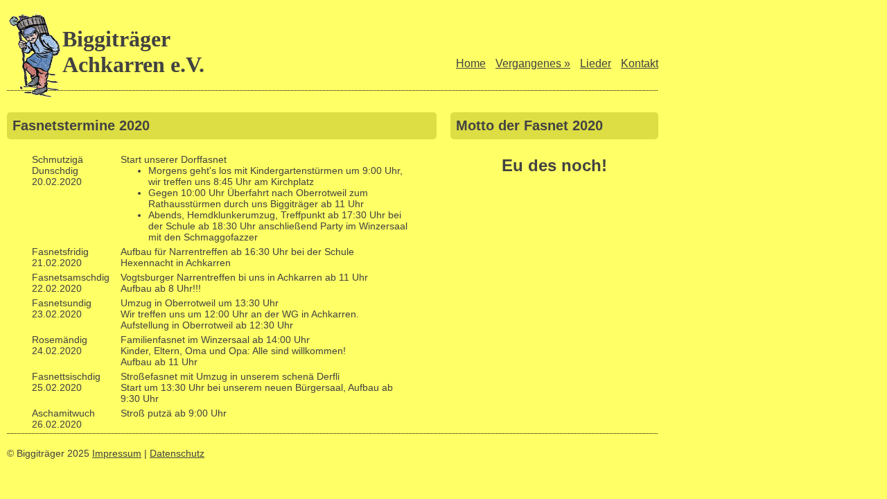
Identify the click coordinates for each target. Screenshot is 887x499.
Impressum (116, 453)
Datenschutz (177, 453)
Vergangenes (532, 63)
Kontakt (639, 63)
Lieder (595, 63)
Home (471, 63)
